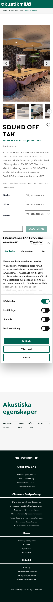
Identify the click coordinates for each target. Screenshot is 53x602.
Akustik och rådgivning (26, 580)
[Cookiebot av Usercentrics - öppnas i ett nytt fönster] (31, 243)
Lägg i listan (36, 229)
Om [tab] (43, 251)
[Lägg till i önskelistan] (48, 125)
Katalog (26, 568)
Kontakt (26, 545)
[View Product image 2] (23, 111)
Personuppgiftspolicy (26, 541)
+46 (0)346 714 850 (28, 482)
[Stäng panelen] (49, 243)
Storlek (6, 195)
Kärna (6, 204)
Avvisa (26, 357)
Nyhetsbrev (26, 549)
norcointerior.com (34, 514)
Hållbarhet (26, 553)
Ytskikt (6, 215)
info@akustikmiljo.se (26, 486)
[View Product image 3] (37, 111)
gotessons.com (36, 506)
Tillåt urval (26, 349)
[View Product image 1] (9, 111)
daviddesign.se (34, 502)
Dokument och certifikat (27, 572)
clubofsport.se (33, 526)
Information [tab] (26, 251)
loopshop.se (31, 522)
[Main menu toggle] (50, 4)
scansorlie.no (33, 510)
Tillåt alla (26, 341)
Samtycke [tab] (10, 251)
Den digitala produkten (26, 575)
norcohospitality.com (34, 518)
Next (49, 111)
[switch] (45, 310)
